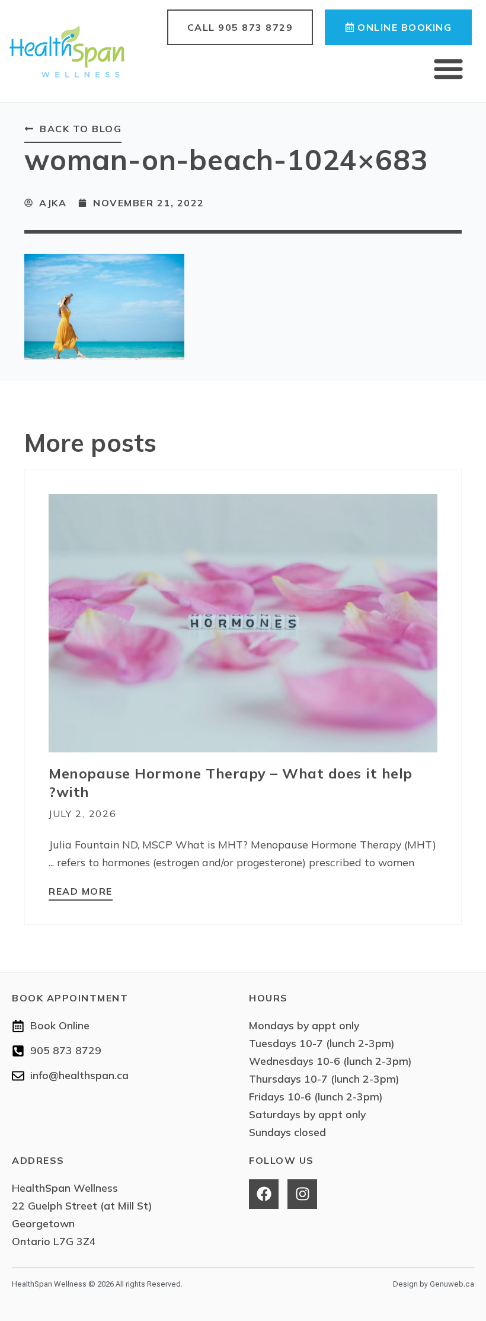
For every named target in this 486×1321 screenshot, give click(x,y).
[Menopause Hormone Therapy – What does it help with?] (243, 622)
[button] (448, 68)
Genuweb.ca (452, 1283)
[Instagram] (302, 1194)
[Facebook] (264, 1194)
